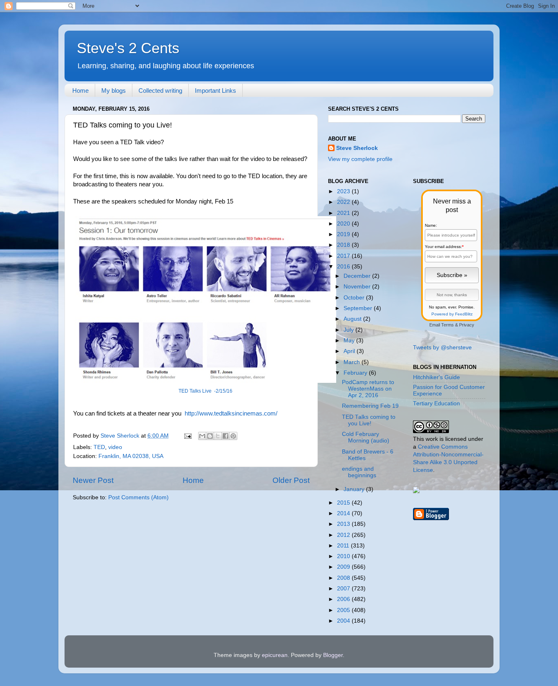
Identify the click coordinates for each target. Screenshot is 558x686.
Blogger (333, 655)
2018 (344, 245)
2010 (344, 556)
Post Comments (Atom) (138, 497)
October (355, 298)
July (349, 330)
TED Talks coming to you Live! (368, 420)
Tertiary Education (436, 403)
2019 (344, 234)
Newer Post (93, 480)
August (353, 319)
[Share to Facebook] (225, 436)
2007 (344, 588)
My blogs (113, 90)
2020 (344, 224)
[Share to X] (218, 436)
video (115, 447)
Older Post (291, 480)
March (353, 362)
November (358, 287)
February (356, 373)
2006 (344, 599)
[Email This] (202, 436)
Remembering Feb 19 (370, 406)
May (350, 340)
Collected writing (160, 90)
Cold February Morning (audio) (365, 437)
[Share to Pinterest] (233, 436)
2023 (344, 191)
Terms (447, 324)
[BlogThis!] (210, 436)
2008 (344, 578)
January (355, 489)
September (359, 308)
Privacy (466, 324)
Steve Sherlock (357, 148)
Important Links (215, 90)
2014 (344, 513)
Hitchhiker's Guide (436, 377)
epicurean (275, 655)
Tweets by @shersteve (442, 347)
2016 (344, 267)
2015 (344, 503)
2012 (344, 535)
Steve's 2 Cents (128, 48)
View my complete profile (360, 159)
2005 (344, 610)
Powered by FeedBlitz (452, 314)
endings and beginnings (359, 472)
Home (80, 90)
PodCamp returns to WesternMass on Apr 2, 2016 (368, 388)
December (358, 276)
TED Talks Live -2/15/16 (205, 391)
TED (99, 447)
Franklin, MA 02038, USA (130, 456)
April (350, 351)
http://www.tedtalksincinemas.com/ (231, 413)
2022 (344, 202)
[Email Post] (187, 436)
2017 (344, 256)
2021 (344, 213)
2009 (344, 567)
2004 (344, 621)
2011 (344, 546)
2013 (344, 524)
